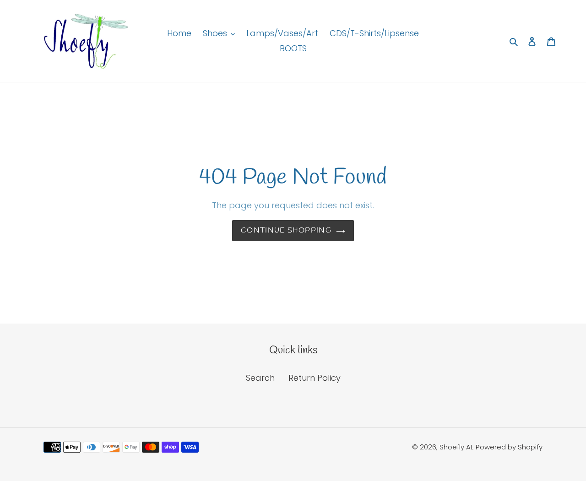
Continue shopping (286, 230)
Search (260, 378)
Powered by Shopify (509, 447)
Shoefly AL (456, 447)
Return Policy (314, 378)
